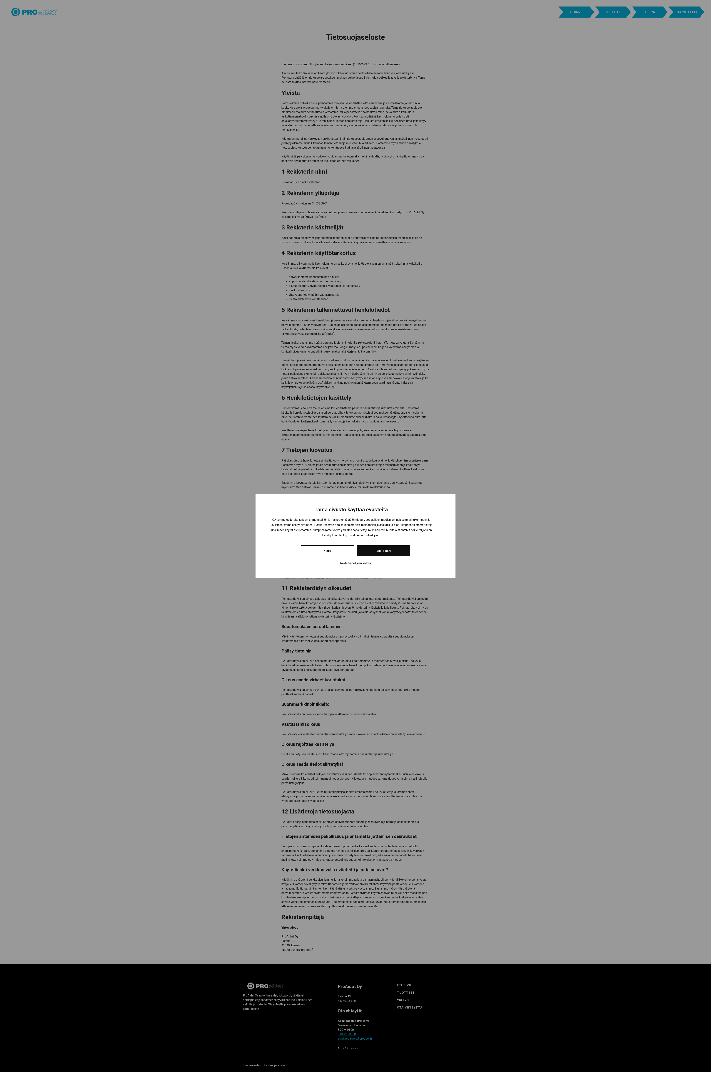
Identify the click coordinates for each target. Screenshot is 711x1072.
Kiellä (327, 551)
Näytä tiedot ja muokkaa (355, 563)
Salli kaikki (383, 551)
